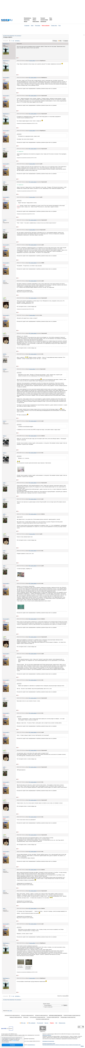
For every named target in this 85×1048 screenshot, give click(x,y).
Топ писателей (40, 1022)
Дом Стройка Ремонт (11, 35)
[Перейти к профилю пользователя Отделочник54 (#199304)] (6, 89)
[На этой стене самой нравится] (20, 964)
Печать (55, 40)
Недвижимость (27, 18)
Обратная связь (62, 1022)
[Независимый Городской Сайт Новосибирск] (6, 20)
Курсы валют (36, 21)
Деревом (66, 40)
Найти (32, 25)
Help (56, 1022)
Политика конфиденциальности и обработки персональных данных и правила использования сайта (61, 1044)
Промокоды (43, 21)
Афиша (34, 19)
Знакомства (26, 19)
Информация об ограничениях (48, 1041)
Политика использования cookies (48, 1043)
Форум (25, 21)
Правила (52, 1022)
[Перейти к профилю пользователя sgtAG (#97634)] (5, 157)
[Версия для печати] (16, 57)
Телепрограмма (44, 19)
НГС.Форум (5, 35)
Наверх (82, 1046)
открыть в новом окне (48, 1006)
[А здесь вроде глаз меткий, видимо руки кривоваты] (28, 964)
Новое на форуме (45, 25)
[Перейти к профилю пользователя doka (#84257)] (6, 308)
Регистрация (37, 25)
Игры (50, 18)
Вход (60, 25)
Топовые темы (54, 25)
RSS (60, 40)
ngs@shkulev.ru (16, 1043)
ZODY (50, 19)
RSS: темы (23, 1022)
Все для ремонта (18, 35)
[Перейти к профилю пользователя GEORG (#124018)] (5, 362)
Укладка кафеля (32, 60)
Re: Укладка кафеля (32, 77)
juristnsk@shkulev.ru (31, 1044)
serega (11, 1010)
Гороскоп (43, 18)
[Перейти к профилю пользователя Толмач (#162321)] (6, 446)
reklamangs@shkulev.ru (46, 1035)
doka (8, 1010)
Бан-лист (46, 1022)
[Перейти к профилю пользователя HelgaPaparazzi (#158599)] (6, 54)
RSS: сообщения (31, 1022)
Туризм (34, 18)
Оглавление (26, 25)
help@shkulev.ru (10, 1046)
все (13, 40)
